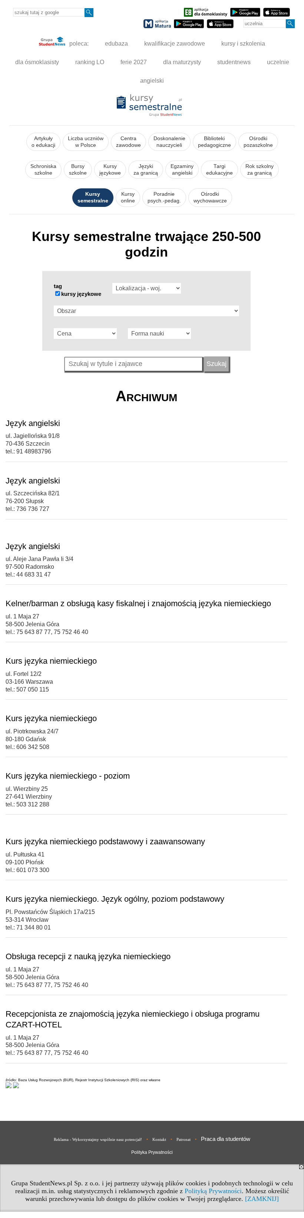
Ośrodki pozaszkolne (258, 142)
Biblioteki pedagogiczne (214, 142)
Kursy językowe (110, 170)
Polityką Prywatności (213, 1191)
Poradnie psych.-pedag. (164, 197)
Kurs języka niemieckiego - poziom (68, 775)
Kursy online (128, 197)
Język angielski (33, 423)
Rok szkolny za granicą (259, 170)
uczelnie (278, 62)
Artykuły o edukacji (43, 142)
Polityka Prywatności (152, 1152)
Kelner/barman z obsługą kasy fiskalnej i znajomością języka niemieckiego (138, 603)
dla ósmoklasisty (37, 62)
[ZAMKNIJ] (262, 1198)
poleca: (78, 43)
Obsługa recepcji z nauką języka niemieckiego (88, 956)
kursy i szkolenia (243, 43)
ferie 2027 (133, 62)
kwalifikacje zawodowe (174, 43)
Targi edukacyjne (219, 170)
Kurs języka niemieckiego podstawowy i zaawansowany (105, 841)
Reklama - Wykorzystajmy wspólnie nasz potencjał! (98, 1139)
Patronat (183, 1139)
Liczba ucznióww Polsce (85, 142)
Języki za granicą (145, 170)
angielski (152, 80)
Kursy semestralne (92, 197)
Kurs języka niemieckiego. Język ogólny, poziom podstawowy (115, 899)
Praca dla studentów (225, 1139)
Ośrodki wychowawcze (210, 197)
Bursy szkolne (78, 170)
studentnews (234, 62)
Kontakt (159, 1139)
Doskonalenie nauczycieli (169, 142)
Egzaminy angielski (182, 170)
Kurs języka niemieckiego (51, 661)
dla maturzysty (182, 62)
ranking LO (89, 62)
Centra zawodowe (128, 142)
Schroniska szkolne (43, 170)
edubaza (116, 43)
